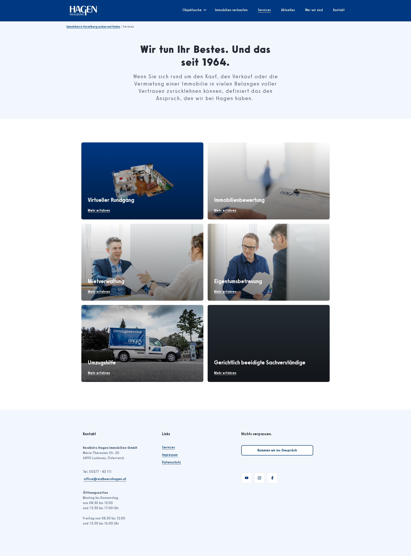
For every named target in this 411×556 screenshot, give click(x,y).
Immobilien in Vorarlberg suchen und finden (93, 26)
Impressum (170, 455)
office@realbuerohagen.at (105, 479)
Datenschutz (171, 462)
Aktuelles (288, 10)
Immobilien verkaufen (231, 10)
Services (264, 10)
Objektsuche (192, 10)
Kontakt (339, 10)
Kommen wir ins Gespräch (277, 450)
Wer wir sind (314, 10)
